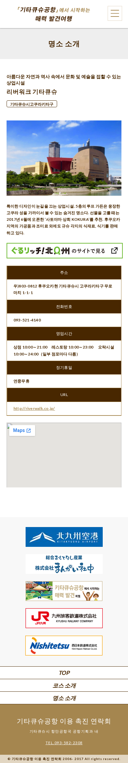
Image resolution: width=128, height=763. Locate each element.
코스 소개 (64, 685)
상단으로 (111, 740)
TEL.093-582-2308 (64, 743)
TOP (64, 672)
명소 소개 (64, 697)
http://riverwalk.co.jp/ (34, 408)
